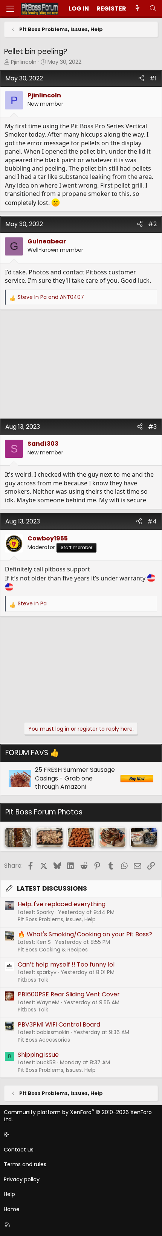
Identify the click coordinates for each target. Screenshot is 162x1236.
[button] (80, 1134)
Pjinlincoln (24, 62)
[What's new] (137, 8)
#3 (152, 426)
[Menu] (10, 9)
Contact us (19, 1149)
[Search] (152, 8)
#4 (152, 521)
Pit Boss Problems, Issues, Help (57, 919)
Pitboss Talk (33, 980)
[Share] (141, 78)
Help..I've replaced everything (61, 904)
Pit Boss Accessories (44, 1040)
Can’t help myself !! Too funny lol (66, 964)
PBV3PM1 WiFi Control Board (59, 1024)
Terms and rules (25, 1164)
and (51, 297)
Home (12, 1209)
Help (9, 1194)
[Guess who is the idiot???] (143, 837)
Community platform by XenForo (78, 1116)
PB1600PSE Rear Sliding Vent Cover (69, 994)
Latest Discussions (52, 888)
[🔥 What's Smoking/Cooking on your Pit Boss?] (18, 837)
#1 (153, 78)
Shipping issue (38, 1054)
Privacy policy (22, 1179)
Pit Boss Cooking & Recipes (53, 949)
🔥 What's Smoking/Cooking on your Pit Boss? (85, 934)
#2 (152, 224)
